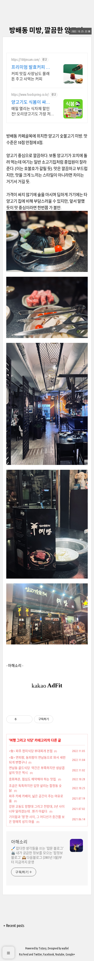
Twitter (38, 954)
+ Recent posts (13, 925)
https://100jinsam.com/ (25, 60)
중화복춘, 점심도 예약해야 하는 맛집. (33, 779)
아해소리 (19, 841)
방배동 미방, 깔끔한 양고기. (47, 30)
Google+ (70, 954)
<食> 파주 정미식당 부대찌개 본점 (31, 751)
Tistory (43, 948)
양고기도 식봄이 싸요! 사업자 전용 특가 (31, 102)
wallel (65, 948)
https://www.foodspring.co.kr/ (30, 95)
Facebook (48, 954)
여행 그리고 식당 (21, 740)
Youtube (59, 954)
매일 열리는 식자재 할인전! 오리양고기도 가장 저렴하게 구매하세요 (31, 111)
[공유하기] (21, 719)
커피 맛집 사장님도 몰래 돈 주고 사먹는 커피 (30, 76)
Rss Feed (23, 954)
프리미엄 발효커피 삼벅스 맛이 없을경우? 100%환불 (32, 67)
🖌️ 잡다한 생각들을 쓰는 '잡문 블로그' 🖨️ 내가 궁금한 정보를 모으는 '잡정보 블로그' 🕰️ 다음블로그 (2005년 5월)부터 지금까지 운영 (37, 855)
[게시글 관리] (27, 719)
